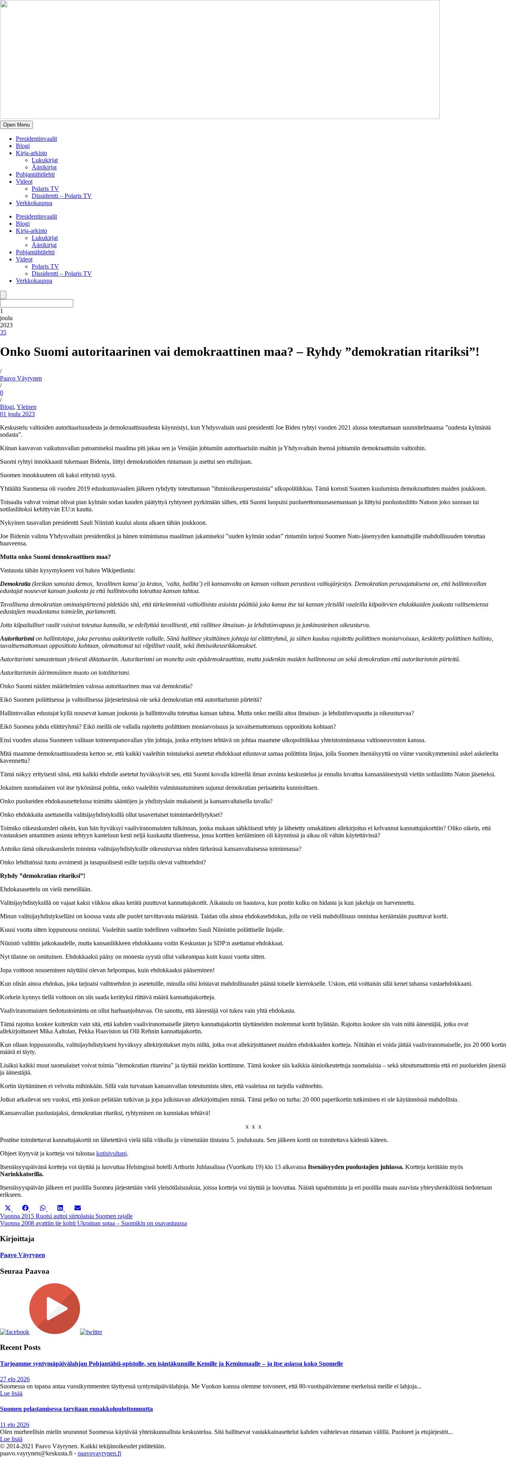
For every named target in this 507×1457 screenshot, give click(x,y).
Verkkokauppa (34, 203)
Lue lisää (11, 1393)
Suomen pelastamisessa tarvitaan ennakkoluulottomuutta (76, 1408)
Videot (24, 181)
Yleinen (26, 406)
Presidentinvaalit (36, 138)
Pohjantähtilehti (35, 174)
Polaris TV (45, 188)
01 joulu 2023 (17, 414)
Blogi (23, 145)
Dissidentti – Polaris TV (62, 195)
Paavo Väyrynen (21, 378)
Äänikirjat (44, 167)
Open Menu (16, 125)
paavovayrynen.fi (99, 1453)
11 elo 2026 (14, 1424)
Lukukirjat (45, 160)
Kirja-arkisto (31, 153)
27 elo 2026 (15, 1379)
